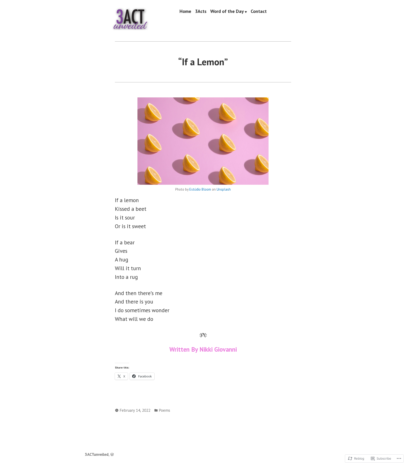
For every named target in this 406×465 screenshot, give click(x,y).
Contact (259, 11)
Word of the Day (227, 11)
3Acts (201, 11)
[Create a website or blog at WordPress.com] (112, 454)
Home (185, 11)
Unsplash (224, 189)
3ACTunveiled (97, 454)
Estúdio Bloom (200, 189)
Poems (164, 410)
